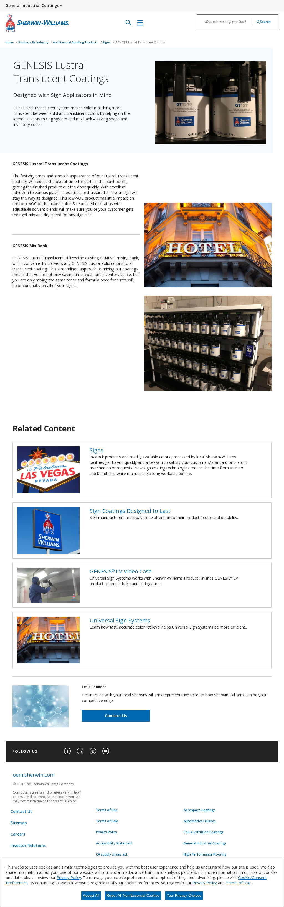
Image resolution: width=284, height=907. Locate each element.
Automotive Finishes (200, 821)
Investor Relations (28, 845)
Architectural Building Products (76, 42)
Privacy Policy (106, 832)
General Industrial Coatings (205, 843)
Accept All (91, 895)
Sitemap (19, 822)
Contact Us (116, 715)
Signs (107, 42)
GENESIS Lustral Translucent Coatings (140, 42)
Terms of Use (106, 810)
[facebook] (67, 751)
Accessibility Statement (114, 843)
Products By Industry (33, 42)
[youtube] (105, 751)
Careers (18, 834)
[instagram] (93, 751)
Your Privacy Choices (184, 895)
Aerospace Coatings (199, 810)
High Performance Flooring (205, 854)
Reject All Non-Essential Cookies (132, 895)
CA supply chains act (112, 854)
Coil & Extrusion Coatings (204, 832)
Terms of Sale (107, 821)
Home (10, 42)
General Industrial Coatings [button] (32, 5)
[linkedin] (80, 751)
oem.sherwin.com (34, 774)
